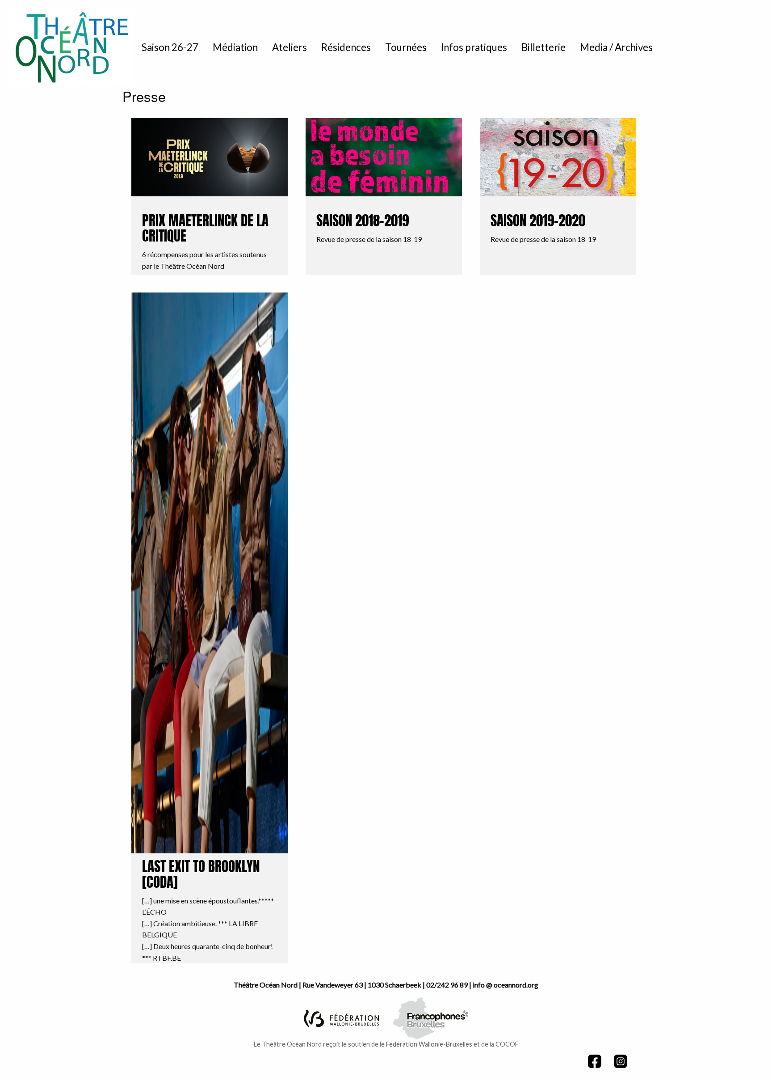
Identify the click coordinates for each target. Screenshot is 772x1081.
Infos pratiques (474, 47)
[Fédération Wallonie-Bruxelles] (341, 1017)
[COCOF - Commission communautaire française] (431, 1017)
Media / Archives (616, 47)
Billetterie (543, 47)
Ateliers (289, 47)
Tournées (406, 47)
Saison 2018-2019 (362, 222)
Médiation (235, 47)
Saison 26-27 (170, 47)
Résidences (346, 47)
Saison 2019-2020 (538, 222)
